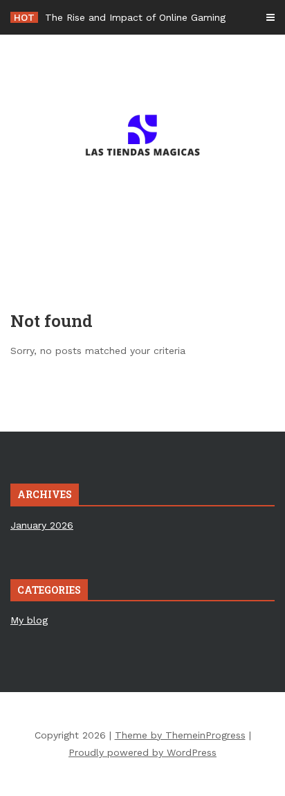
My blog (29, 620)
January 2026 (41, 525)
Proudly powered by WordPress (142, 752)
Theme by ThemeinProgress (180, 735)
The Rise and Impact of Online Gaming (135, 17)
